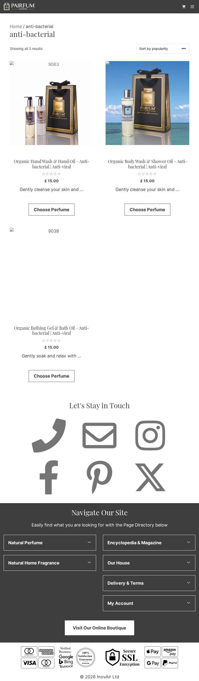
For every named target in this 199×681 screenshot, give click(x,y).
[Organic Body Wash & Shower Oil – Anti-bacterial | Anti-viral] (147, 103)
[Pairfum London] (19, 6)
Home (16, 26)
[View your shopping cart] (184, 6)
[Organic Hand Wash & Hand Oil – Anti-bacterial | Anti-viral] (51, 103)
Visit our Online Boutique (99, 627)
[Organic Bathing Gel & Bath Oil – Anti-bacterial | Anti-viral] (51, 270)
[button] (49, 542)
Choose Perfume (51, 209)
